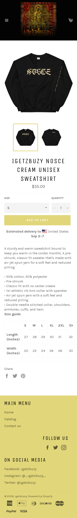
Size (7, 198)
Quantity (57, 198)
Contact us (12, 426)
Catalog (10, 419)
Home (8, 412)
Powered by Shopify (40, 496)
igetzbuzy (21, 496)
